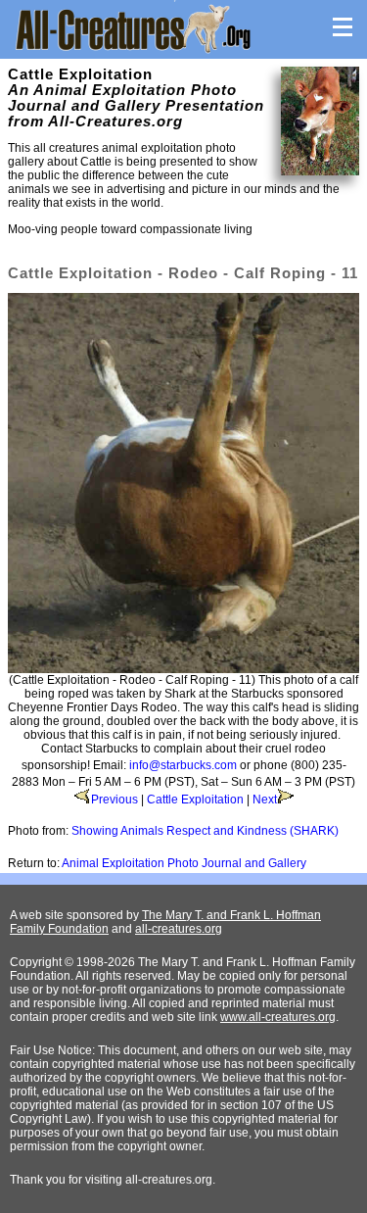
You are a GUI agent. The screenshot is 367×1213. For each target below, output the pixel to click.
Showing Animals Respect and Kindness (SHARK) (205, 831)
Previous (114, 799)
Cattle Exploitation (195, 799)
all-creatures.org (178, 929)
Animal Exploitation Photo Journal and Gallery (184, 863)
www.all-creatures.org (278, 1017)
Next (264, 799)
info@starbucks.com (183, 765)
